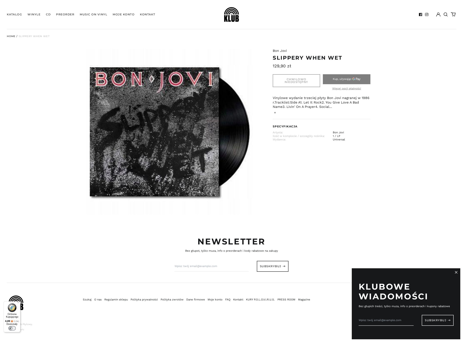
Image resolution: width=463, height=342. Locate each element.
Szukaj (87, 299)
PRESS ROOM (286, 299)
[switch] (12, 328)
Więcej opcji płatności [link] (346, 88)
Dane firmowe (195, 299)
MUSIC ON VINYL (93, 14)
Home (11, 36)
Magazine (304, 299)
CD (48, 14)
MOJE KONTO (124, 14)
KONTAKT (147, 14)
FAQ (227, 299)
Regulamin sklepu (116, 299)
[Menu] (18, 303)
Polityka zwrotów (172, 299)
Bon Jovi (280, 51)
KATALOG (14, 14)
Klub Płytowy (24, 324)
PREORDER (65, 14)
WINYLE (34, 14)
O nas (98, 299)
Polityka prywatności (144, 299)
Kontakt (238, 299)
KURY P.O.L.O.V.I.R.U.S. (260, 299)
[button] (446, 14)
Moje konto (215, 299)
